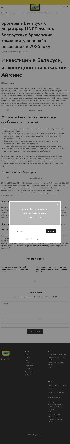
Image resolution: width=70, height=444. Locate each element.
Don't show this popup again (36, 239)
